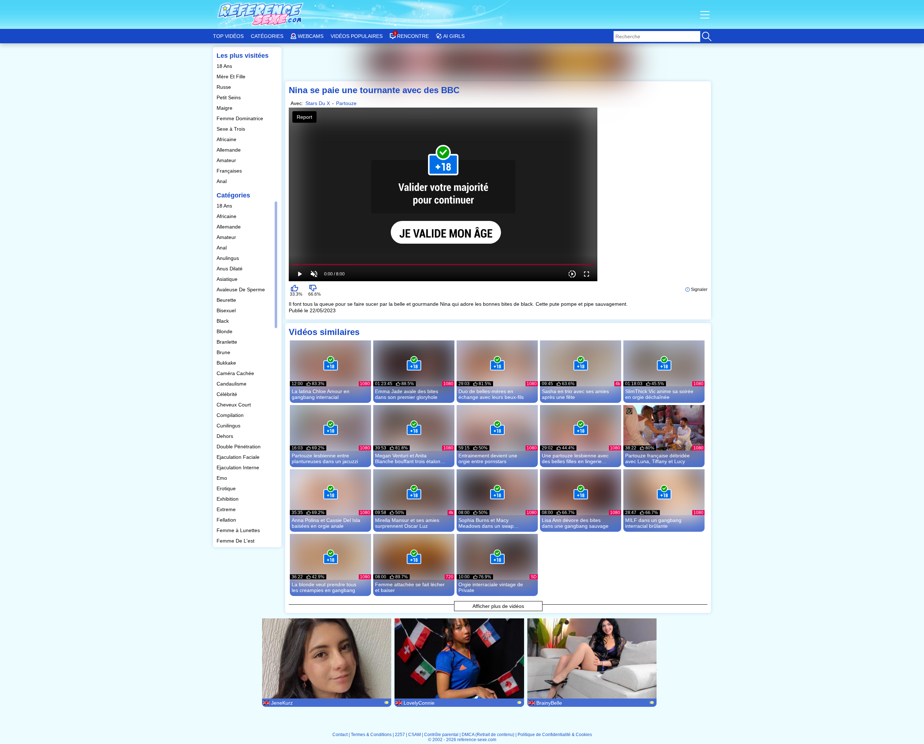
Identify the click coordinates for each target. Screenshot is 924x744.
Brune (224, 352)
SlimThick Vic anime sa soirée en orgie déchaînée (659, 394)
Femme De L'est (236, 541)
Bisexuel (227, 310)
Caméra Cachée (236, 373)
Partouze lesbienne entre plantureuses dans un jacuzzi (325, 458)
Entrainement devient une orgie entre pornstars (487, 458)
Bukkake (227, 363)
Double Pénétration (239, 446)
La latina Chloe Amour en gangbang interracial (320, 394)
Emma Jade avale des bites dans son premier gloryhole (406, 394)
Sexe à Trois (232, 129)
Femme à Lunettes (239, 530)
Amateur (227, 160)
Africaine (227, 139)
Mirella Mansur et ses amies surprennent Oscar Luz (407, 523)
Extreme (227, 509)
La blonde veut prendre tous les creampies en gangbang (324, 587)
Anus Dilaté (230, 268)
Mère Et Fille (232, 76)
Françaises (230, 171)
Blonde (225, 331)
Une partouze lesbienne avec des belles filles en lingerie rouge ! (575, 458)
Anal (222, 181)
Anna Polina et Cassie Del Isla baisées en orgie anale (326, 523)
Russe (224, 87)
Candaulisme (232, 384)
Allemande (229, 150)
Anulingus (228, 258)
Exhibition (228, 499)
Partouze (346, 103)
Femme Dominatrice (241, 118)
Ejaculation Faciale (239, 457)
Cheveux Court (234, 405)
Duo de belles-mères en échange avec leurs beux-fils (491, 394)
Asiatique (228, 279)
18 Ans (225, 66)
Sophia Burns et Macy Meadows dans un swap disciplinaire (486, 523)
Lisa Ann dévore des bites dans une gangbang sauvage (575, 523)
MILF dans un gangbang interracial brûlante (653, 523)
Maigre (225, 108)
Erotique (227, 488)
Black (223, 321)
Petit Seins (229, 97)
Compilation (231, 415)
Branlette (228, 342)
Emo (222, 478)
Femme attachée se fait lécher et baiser (410, 587)
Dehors (226, 436)
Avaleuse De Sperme (241, 289)
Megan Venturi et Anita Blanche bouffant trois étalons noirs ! (409, 458)
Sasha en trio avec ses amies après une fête (575, 394)
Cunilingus (229, 425)
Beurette (227, 300)
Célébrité (228, 394)
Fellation (227, 520)
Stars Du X (317, 103)
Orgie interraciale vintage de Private (490, 587)
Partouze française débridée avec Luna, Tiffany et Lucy (657, 458)
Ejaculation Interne (239, 467)
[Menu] (705, 14)
